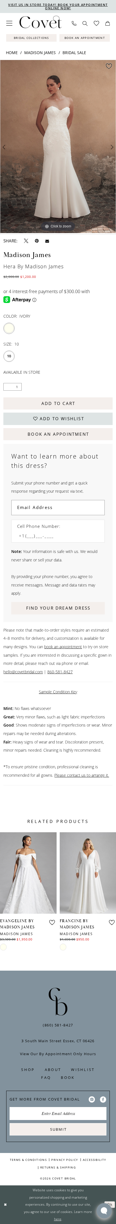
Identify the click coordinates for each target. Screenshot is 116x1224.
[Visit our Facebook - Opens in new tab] (103, 1099)
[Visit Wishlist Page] (96, 23)
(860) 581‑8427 (58, 1025)
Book (68, 1077)
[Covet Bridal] (40, 23)
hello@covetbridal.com (23, 671)
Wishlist (83, 1069)
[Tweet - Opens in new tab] (26, 241)
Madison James (40, 52)
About (53, 1069)
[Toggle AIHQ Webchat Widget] (104, 1210)
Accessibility (94, 1160)
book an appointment (63, 646)
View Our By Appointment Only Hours (58, 1053)
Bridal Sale (74, 52)
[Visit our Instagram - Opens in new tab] (91, 1099)
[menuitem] (9, 23)
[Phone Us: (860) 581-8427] (74, 23)
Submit (58, 1129)
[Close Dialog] (5, 1205)
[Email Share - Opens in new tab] (47, 240)
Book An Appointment (58, 434)
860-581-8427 (60, 671)
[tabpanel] (58, 146)
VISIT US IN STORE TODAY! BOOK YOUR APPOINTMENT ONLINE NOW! (58, 6)
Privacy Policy (64, 1160)
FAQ (46, 1077)
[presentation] (28, 873)
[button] (9, 23)
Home (12, 52)
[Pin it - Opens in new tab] (37, 241)
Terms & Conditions (28, 1160)
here (57, 1219)
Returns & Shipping (58, 1167)
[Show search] (85, 23)
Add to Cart (58, 403)
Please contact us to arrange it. (81, 775)
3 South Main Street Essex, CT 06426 (57, 1040)
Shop (28, 1069)
